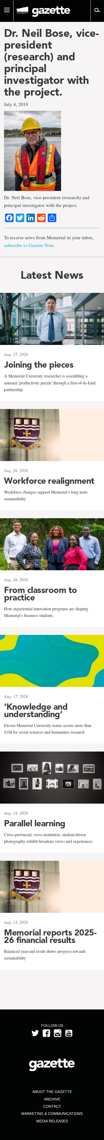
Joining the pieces (38, 364)
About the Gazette (52, 1092)
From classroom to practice (40, 593)
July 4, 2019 (16, 104)
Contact (52, 1106)
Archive (52, 1099)
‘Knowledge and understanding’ (35, 710)
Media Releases (52, 1121)
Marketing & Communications (52, 1113)
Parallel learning (34, 823)
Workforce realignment (49, 481)
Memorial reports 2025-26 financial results (50, 936)
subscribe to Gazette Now (28, 245)
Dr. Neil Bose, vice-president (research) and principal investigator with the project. (51, 62)
